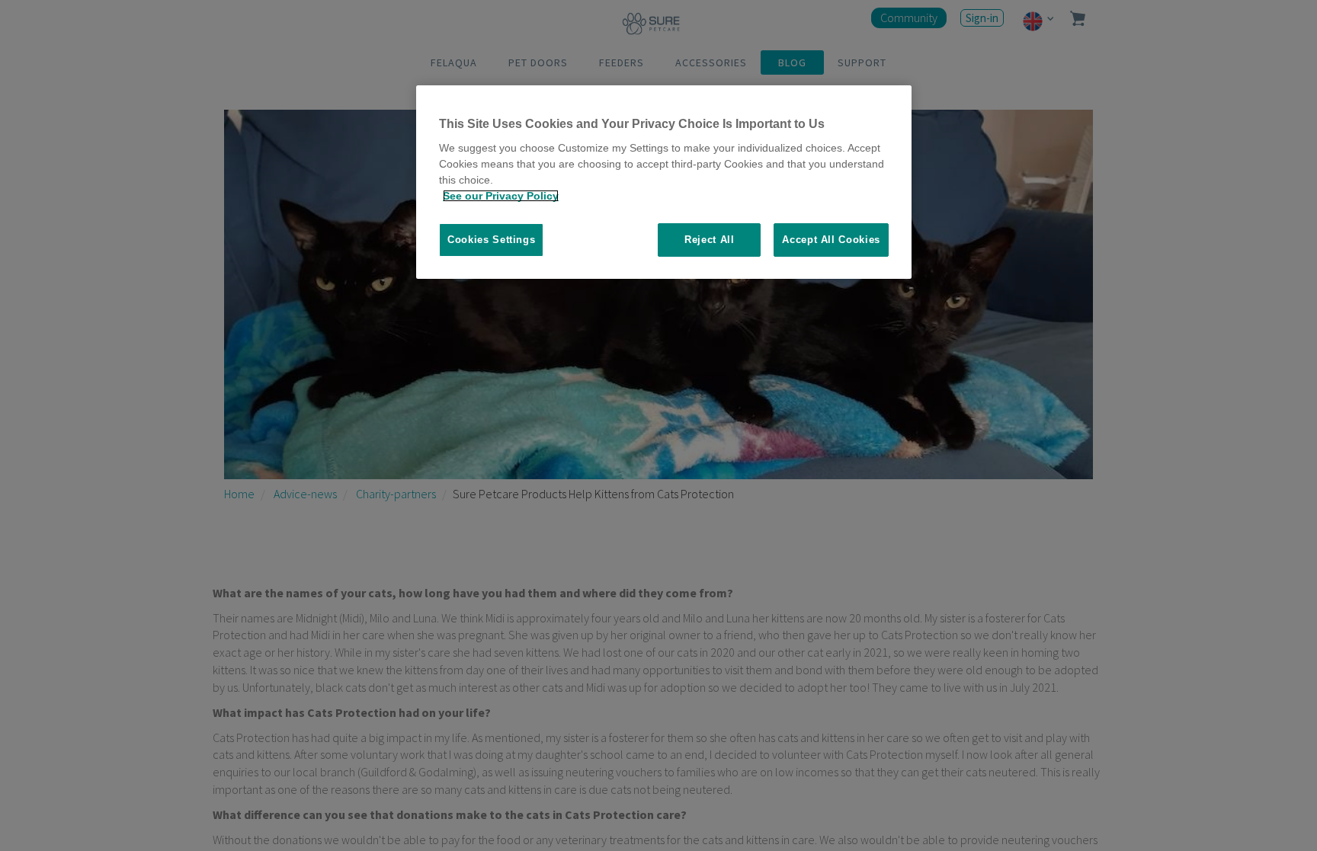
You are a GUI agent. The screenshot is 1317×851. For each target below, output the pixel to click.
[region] (664, 182)
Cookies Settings (491, 239)
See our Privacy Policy (501, 196)
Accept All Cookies (831, 239)
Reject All (709, 239)
